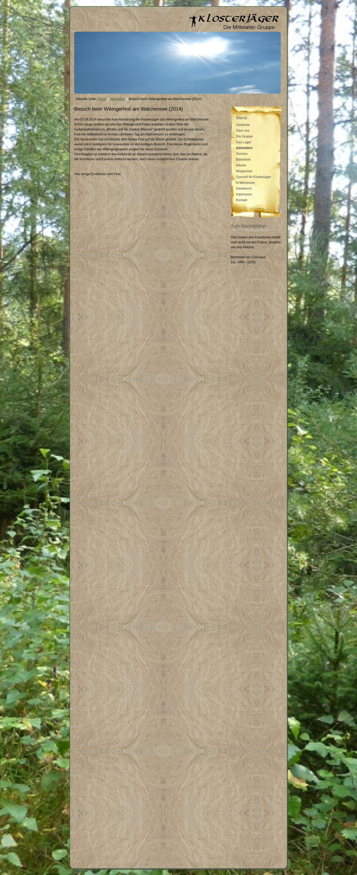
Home (102, 99)
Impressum (244, 194)
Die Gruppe (244, 136)
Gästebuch (244, 188)
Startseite (243, 125)
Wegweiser (244, 171)
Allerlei (241, 165)
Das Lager (243, 142)
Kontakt (241, 200)
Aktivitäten (117, 99)
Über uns (242, 130)
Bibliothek (243, 159)
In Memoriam (245, 182)
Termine (242, 153)
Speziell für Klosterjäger (253, 177)
